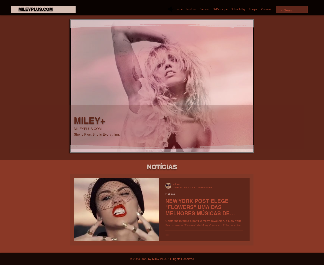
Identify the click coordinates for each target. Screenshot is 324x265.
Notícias (170, 193)
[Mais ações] (242, 185)
